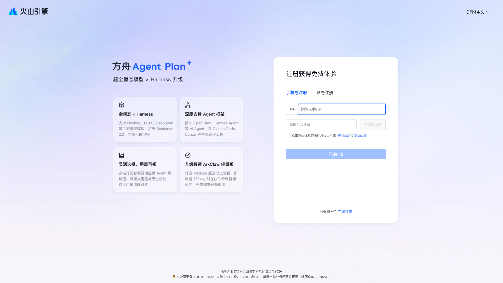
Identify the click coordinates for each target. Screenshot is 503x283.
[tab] (296, 92)
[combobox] (476, 12)
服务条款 (343, 136)
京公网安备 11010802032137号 (200, 277)
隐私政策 (360, 136)
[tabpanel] (336, 129)
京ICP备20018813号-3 (241, 277)
